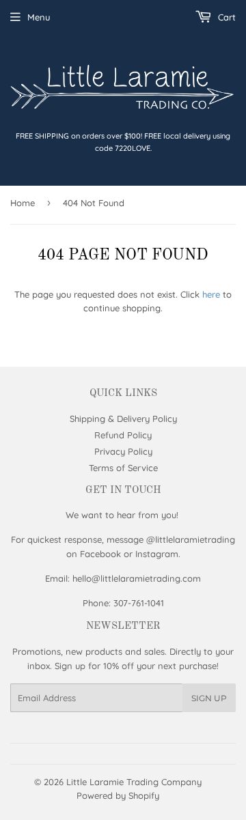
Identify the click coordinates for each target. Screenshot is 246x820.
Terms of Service (123, 467)
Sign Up (209, 698)
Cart (225, 17)
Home (22, 202)
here (211, 294)
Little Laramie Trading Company (134, 781)
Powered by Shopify (118, 795)
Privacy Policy (123, 451)
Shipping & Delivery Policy (123, 418)
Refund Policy (123, 434)
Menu (38, 17)
